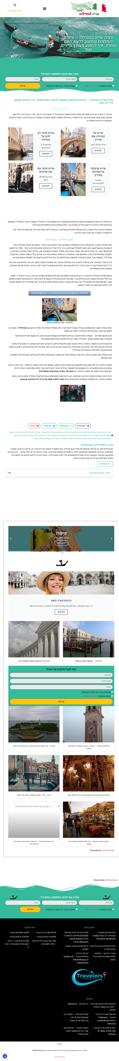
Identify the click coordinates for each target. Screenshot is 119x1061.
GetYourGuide (107, 850)
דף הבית (57, 24)
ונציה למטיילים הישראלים (82, 435)
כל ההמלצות (105, 463)
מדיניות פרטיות (60, 1057)
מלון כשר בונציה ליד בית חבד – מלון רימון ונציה (44, 942)
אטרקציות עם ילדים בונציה (52, 432)
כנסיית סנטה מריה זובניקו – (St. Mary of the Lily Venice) (104, 1031)
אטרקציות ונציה (71, 432)
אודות (59, 1044)
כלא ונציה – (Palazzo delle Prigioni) (88, 661)
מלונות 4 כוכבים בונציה (46, 936)
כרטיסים (42, 435)
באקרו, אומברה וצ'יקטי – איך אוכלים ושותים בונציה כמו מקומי (89, 842)
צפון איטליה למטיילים (82, 438)
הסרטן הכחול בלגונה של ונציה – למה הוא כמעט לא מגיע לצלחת (103, 1007)
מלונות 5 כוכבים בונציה (19, 936)
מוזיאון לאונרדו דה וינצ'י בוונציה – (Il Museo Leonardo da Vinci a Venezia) (106, 1019)
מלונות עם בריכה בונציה (46, 932)
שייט (70, 438)
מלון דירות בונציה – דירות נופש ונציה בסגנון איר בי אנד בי (17, 944)
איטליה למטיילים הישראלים (28, 432)
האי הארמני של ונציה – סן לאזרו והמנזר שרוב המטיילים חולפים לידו (34, 842)
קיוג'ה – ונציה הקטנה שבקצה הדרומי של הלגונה (34, 795)
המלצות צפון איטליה (102, 435)
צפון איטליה (97, 438)
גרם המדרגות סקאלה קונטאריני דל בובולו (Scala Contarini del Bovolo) (104, 935)
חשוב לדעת (52, 435)
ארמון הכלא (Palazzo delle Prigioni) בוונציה (34, 661)
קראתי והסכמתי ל (98, 86)
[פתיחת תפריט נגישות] (4, 1056)
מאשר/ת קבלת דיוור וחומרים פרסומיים (60, 86)
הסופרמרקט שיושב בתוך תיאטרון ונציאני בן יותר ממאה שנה (88, 795)
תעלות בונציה (39, 438)
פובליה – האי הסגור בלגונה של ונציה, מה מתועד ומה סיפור (34, 746)
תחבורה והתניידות (59, 438)
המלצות (12, 432)
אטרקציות (102, 432)
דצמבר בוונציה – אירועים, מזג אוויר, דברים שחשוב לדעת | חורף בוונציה (76, 1031)
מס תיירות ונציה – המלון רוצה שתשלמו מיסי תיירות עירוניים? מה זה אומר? (76, 1017)
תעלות (51, 24)
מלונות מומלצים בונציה (19, 932)
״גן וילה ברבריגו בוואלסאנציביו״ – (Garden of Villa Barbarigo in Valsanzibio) (76, 958)
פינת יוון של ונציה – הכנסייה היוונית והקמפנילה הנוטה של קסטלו (88, 747)
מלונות (10, 10)
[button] (44, 8)
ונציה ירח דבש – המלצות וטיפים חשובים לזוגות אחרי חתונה (104, 956)
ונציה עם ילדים (64, 435)
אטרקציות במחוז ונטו (88, 432)
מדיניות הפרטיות (91, 86)
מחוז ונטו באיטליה (30, 435)
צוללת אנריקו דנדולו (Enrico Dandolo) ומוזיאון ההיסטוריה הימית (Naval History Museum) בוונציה (76, 937)
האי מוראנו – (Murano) (78, 1003)
